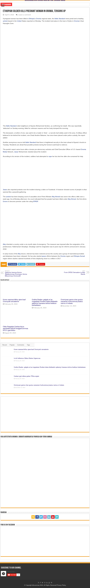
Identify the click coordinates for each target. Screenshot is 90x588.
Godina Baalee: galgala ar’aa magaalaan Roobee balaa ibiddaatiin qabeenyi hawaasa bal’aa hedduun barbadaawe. (45, 302)
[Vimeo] (57, 517)
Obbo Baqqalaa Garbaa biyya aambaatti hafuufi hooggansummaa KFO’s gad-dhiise (15, 328)
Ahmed (57, 196)
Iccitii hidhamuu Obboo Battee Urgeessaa (27, 358)
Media (5, 152)
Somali (82, 256)
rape (50, 156)
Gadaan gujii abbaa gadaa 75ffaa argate (26, 376)
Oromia (38, 18)
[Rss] (33, 517)
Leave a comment (24, 15)
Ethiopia (31, 18)
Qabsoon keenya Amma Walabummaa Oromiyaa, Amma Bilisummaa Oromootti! (16, 273)
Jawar (16, 152)
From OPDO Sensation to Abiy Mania (74, 272)
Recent (4, 345)
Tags (28, 345)
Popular (12, 345)
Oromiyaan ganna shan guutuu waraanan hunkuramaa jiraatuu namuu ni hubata (72, 301)
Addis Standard (59, 18)
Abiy (53, 196)
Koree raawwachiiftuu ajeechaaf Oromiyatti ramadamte (14, 300)
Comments (20, 345)
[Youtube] (53, 517)
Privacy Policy (61, 585)
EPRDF (35, 201)
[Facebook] (37, 517)
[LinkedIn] (49, 517)
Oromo (5, 201)
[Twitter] (41, 517)
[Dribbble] (45, 517)
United (19, 21)
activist (5, 21)
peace (44, 256)
